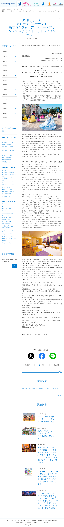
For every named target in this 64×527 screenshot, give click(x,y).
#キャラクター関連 (7, 155)
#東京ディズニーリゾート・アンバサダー (8, 220)
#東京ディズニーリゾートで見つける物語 (9, 226)
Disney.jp (46, 522)
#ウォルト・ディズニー (8, 243)
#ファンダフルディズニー (9, 238)
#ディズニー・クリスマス (9, 150)
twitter (31, 356)
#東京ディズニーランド (45, 388)
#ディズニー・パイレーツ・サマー (8, 177)
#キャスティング (6, 217)
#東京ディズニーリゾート (9, 203)
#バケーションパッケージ (9, 236)
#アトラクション (6, 162)
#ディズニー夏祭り (7, 144)
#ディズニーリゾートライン (9, 230)
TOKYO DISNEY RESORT (8, 3)
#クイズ (4, 240)
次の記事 (56, 365)
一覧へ (43, 365)
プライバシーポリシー (23, 520)
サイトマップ (10, 520)
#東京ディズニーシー (8, 167)
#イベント (35, 388)
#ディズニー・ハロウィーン (9, 147)
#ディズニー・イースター (9, 142)
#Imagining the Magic (7, 213)
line (52, 356)
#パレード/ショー (6, 153)
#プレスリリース (26, 388)
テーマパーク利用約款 (51, 520)
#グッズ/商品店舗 (6, 159)
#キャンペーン (6, 211)
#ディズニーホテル (7, 234)
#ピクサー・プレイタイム (9, 172)
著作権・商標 (19, 522)
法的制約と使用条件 (37, 520)
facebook (42, 356)
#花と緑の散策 (6, 223)
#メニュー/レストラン (8, 157)
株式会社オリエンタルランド (33, 522)
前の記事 (27, 365)
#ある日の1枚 (5, 215)
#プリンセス (56, 388)
